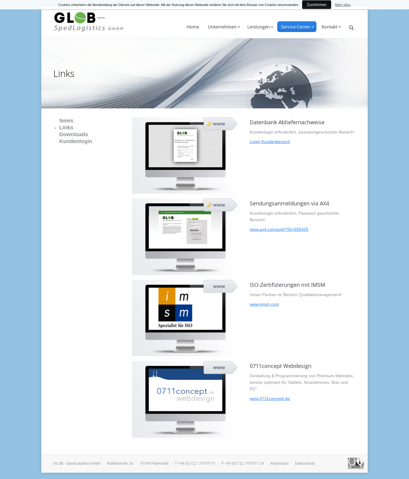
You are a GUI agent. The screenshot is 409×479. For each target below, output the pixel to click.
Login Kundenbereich (270, 141)
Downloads (73, 134)
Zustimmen (316, 4)
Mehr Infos (343, 5)
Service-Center (295, 27)
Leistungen (258, 27)
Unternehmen (222, 27)
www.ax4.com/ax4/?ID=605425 (279, 229)
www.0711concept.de (270, 398)
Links (66, 128)
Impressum (279, 463)
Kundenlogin (75, 141)
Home (193, 27)
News (66, 121)
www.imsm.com (264, 304)
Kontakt (329, 27)
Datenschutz (305, 463)
